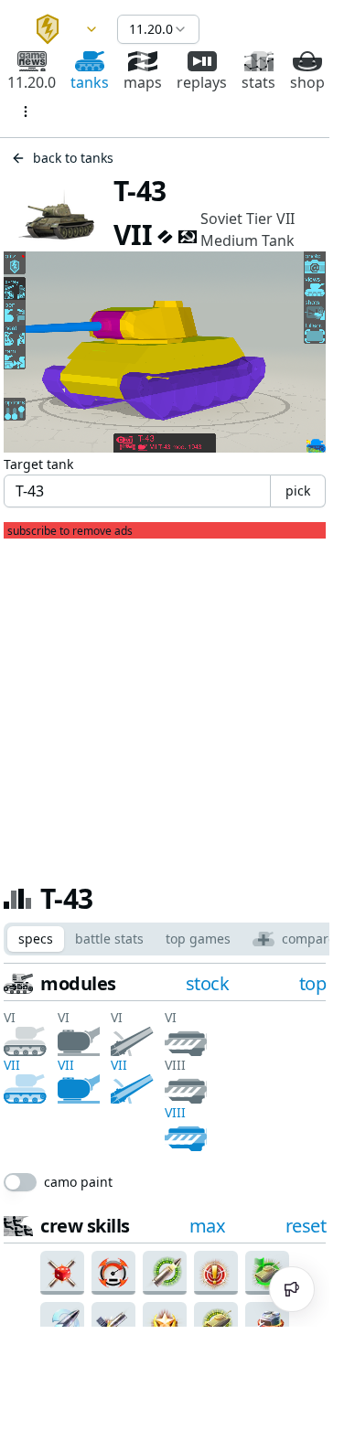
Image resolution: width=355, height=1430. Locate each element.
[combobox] (58, 29)
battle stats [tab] (109, 938)
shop (307, 82)
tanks (89, 82)
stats (258, 82)
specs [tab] (35, 938)
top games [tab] (198, 938)
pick (297, 490)
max (207, 1225)
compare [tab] (309, 938)
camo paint (78, 1182)
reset (306, 1225)
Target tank (38, 464)
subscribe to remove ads (70, 531)
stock (208, 983)
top (313, 983)
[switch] (20, 1182)
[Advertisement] (164, 703)
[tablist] (177, 939)
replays (202, 82)
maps (143, 82)
